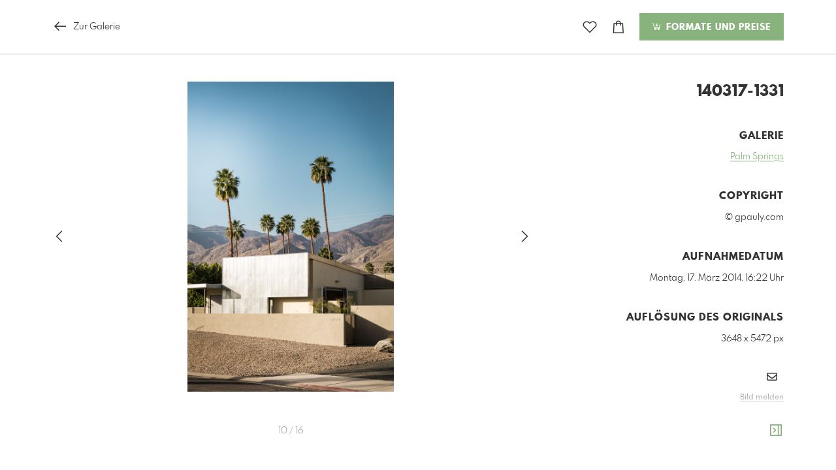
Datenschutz (761, 415)
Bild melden (762, 397)
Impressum (710, 415)
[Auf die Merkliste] (590, 27)
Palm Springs (757, 156)
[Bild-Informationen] (776, 431)
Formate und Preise (717, 27)
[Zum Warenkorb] (618, 27)
